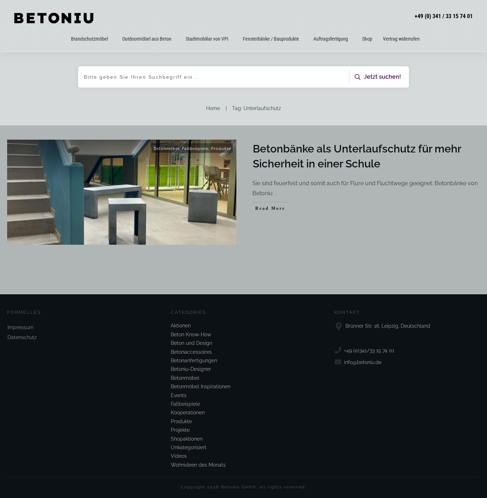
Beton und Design (191, 343)
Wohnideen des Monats (198, 465)
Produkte (221, 148)
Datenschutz (22, 337)
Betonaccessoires (191, 352)
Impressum (20, 327)
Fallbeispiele (195, 148)
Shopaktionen (187, 439)
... (275, 193)
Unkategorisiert (188, 447)
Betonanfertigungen (194, 360)
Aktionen (181, 325)
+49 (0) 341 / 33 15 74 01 (444, 16)
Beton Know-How (191, 334)
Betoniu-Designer (191, 369)
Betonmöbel (167, 148)
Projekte (180, 430)
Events (178, 395)
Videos (179, 456)
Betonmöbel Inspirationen (200, 386)
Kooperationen (188, 412)
